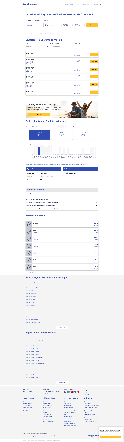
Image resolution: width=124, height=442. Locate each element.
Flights (32, 33)
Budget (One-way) (54, 43)
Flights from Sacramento (31, 296)
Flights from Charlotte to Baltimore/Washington (35, 337)
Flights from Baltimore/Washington (33, 322)
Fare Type (77, 43)
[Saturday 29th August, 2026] (39, 151)
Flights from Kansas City (31, 305)
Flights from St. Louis (30, 302)
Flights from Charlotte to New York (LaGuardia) (35, 363)
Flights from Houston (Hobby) (32, 319)
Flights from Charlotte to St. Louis (32, 360)
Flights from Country (56, 440)
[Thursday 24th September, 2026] (93, 151)
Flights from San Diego (30, 299)
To (45, 24)
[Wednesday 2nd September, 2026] (47, 151)
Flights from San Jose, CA (31, 308)
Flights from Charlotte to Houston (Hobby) (34, 357)
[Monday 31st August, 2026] (43, 150)
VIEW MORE (62, 327)
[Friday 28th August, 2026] (37, 150)
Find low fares (39, 114)
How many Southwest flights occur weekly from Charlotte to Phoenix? (41, 193)
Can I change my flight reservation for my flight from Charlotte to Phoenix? (42, 202)
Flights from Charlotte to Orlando (32, 354)
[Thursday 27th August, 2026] (34, 150)
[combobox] (43, 127)
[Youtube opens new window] (71, 392)
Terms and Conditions (27, 436)
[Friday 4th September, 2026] (51, 150)
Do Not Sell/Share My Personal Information (46, 436)
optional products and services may (82, 163)
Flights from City (49, 440)
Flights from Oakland (30, 290)
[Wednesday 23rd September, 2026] (91, 151)
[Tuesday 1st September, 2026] (45, 151)
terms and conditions (83, 164)
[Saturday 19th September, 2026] (83, 151)
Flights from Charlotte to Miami (32, 366)
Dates (27, 43)
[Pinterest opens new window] (77, 392)
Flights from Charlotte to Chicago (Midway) (34, 340)
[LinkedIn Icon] (74, 392)
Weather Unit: (84, 219)
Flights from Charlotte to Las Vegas (33, 348)
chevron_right (97, 135)
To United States (39, 33)
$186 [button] (90, 14)
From (28, 24)
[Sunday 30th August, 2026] (41, 150)
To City (29, 440)
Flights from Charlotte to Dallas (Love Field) (34, 342)
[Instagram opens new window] (68, 392)
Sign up (44, 393)
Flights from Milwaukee (30, 310)
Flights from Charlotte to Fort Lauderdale (34, 369)
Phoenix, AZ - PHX (49, 25)
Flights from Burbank (30, 316)
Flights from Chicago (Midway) (32, 282)
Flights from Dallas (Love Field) (32, 287)
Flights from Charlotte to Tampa (32, 374)
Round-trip (29, 20)
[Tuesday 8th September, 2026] (60, 151)
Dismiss (111, 436)
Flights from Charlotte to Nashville (32, 345)
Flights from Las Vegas (30, 313)
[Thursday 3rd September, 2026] (49, 150)
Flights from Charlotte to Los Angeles (33, 371)
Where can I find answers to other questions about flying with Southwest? (42, 208)
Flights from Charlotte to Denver (32, 351)
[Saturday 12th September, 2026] (68, 151)
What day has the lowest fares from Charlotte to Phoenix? (38, 196)
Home (27, 33)
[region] (111, 434)
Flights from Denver (30, 284)
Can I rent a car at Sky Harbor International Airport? (37, 199)
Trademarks (38, 436)
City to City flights (34, 440)
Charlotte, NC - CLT (31, 25)
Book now (94, 54)
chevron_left (27, 135)
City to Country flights (41, 440)
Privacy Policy (34, 436)
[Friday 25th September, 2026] (95, 151)
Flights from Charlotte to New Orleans (33, 377)
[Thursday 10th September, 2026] (64, 151)
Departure (65, 24)
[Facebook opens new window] (65, 392)
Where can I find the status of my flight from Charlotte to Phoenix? (40, 205)
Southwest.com (57, 164)
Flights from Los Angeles (31, 293)
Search (92, 24)
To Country (24, 440)
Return (76, 24)
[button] (30, 4)
